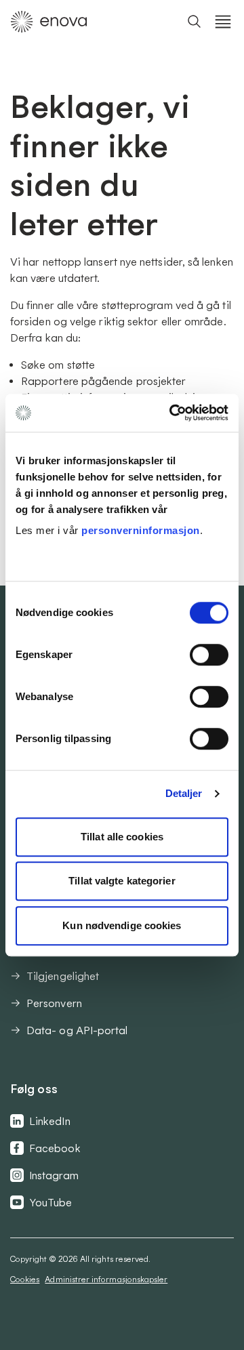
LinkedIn (49, 1121)
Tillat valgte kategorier (121, 880)
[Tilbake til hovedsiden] (49, 22)
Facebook (55, 1148)
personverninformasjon (140, 530)
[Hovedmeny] (223, 22)
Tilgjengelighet (62, 976)
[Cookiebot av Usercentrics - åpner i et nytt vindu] (172, 413)
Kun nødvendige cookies (121, 925)
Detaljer (184, 793)
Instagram (54, 1175)
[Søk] (194, 22)
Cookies (24, 1279)
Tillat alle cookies (122, 836)
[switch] (209, 655)
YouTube (51, 1202)
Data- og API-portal (77, 1030)
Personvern (54, 1003)
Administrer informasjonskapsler (106, 1279)
